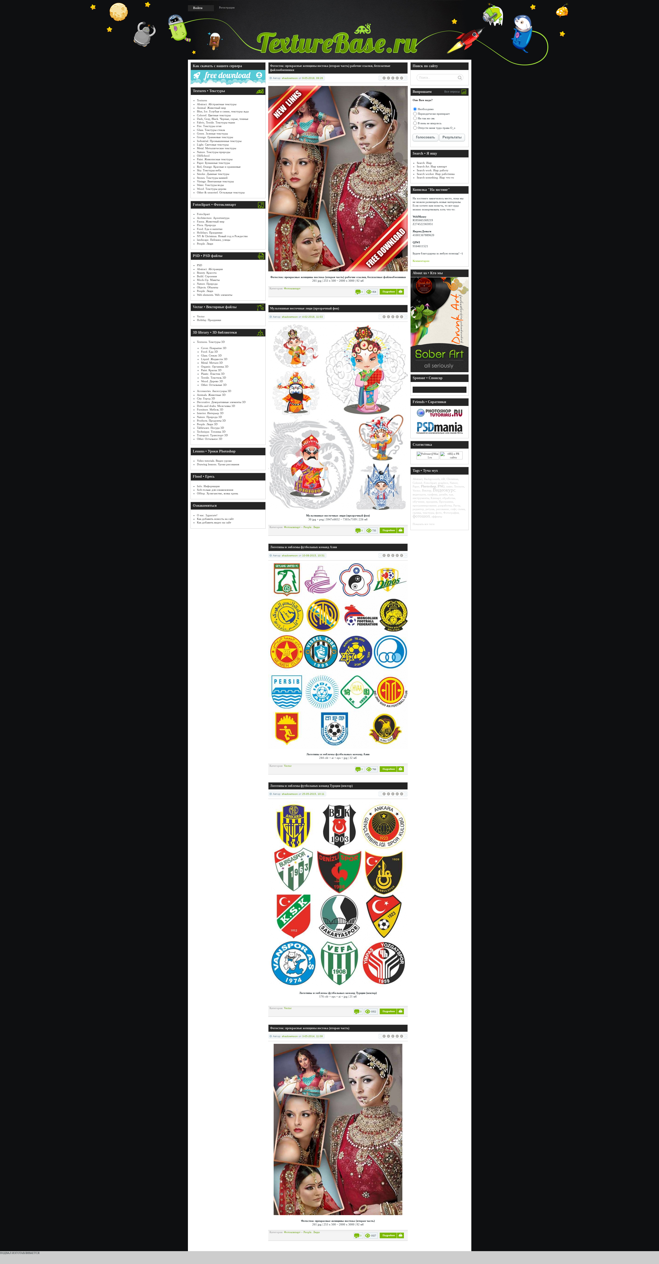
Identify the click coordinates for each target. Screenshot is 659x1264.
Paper (416, 486)
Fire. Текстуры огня (209, 126)
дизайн (443, 494)
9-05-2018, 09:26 (312, 78)
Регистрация (227, 7)
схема (461, 509)
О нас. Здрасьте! (207, 515)
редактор (418, 509)
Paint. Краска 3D (211, 370)
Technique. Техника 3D (211, 431)
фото (439, 512)
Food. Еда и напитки (209, 228)
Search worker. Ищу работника (436, 173)
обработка (448, 498)
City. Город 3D (206, 398)
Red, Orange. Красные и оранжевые (219, 166)
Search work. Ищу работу (432, 170)
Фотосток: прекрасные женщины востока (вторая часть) (309, 1028)
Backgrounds (432, 478)
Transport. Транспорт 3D (212, 435)
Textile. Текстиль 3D (213, 377)
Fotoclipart (203, 214)
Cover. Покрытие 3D (213, 348)
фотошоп (421, 516)
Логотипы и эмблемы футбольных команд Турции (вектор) (311, 786)
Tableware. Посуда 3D (210, 427)
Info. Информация (208, 486)
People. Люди (205, 243)
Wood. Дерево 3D (212, 381)
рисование (442, 509)
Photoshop (428, 486)
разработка (445, 505)
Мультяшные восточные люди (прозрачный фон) (304, 308)
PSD (199, 265)
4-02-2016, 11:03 (312, 316)
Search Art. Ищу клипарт (432, 166)
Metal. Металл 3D (212, 362)
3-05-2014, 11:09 (312, 1036)
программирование (425, 505)
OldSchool (203, 155)
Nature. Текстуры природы (213, 152)
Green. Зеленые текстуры (212, 133)
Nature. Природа (207, 283)
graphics (443, 482)
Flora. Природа (206, 225)
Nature (454, 482)
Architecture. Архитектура (213, 217)
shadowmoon (290, 78)
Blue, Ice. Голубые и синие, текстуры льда (223, 111)
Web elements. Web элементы (214, 294)
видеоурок (419, 494)
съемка (417, 512)
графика (432, 494)
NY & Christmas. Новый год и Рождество (222, 236)
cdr (443, 479)
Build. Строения (207, 276)
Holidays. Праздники (209, 232)
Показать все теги (424, 524)
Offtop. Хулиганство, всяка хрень (217, 493)
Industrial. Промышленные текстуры (219, 141)
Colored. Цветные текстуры (214, 115)
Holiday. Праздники (209, 320)
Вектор (426, 490)
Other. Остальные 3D (214, 384)
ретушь (430, 509)
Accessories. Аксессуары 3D (214, 391)
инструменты (421, 498)
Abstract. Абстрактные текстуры (216, 104)
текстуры (428, 512)
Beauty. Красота (206, 272)
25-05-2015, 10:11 (313, 794)
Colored (417, 482)
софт (453, 509)
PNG (441, 486)
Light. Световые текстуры (213, 144)
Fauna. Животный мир (210, 221)
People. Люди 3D (207, 424)
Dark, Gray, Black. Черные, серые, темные (222, 118)
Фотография (451, 512)
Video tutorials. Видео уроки (214, 460)
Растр (456, 505)
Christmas (452, 478)
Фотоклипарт (292, 288)
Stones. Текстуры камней (212, 177)
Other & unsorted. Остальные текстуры (221, 192)
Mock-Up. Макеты (208, 279)
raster (449, 486)
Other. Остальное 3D (209, 438)
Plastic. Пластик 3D (212, 373)
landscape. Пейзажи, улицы (213, 239)
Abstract (417, 478)
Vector (201, 316)
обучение (418, 501)
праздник (431, 501)
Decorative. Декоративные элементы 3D (221, 402)
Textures (202, 100)
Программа (446, 501)
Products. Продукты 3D (211, 420)
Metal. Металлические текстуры (216, 148)
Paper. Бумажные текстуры (213, 162)
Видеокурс (444, 490)
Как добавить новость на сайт (215, 518)
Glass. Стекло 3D (211, 355)
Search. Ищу (424, 162)
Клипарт (436, 498)
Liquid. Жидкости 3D (214, 359)
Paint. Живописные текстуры (214, 159)
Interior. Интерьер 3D (210, 413)
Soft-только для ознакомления (215, 489)
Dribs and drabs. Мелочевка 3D (216, 405)
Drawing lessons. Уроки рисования (218, 464)
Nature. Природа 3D (209, 417)
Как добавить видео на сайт (214, 522)
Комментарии (421, 260)
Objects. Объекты (207, 287)
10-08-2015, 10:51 (313, 555)
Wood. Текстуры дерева (211, 188)
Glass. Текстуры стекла (211, 129)
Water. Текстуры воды (210, 184)
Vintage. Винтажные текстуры (215, 181)
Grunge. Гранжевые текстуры (215, 137)
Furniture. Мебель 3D (210, 409)
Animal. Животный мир (211, 107)
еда (451, 494)
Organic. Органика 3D (214, 366)
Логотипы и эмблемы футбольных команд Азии (303, 547)
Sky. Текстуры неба (209, 170)
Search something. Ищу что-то (435, 177)
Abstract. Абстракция (210, 269)
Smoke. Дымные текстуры (213, 173)
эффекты (436, 516)
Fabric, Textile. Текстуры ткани (216, 122)
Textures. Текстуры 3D (211, 341)
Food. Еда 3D (209, 351)
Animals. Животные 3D (211, 394)
